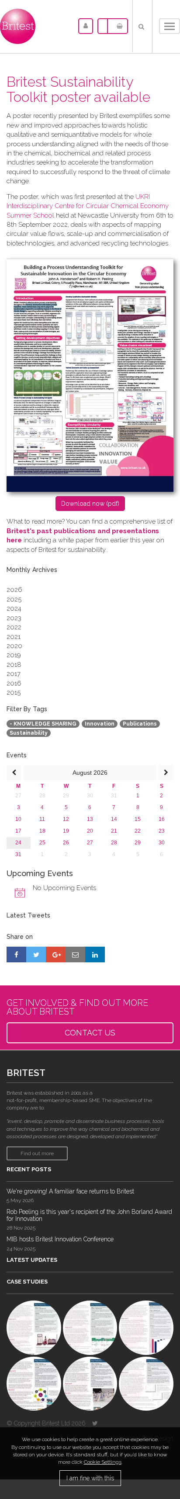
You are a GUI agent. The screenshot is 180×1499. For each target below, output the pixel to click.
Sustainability (29, 733)
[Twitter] (95, 1423)
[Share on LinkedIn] (95, 954)
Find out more (37, 1153)
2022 (14, 627)
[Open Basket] (117, 26)
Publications (140, 724)
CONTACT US (90, 1032)
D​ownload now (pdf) (90, 503)
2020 (14, 646)
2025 (14, 599)
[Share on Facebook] (16, 954)
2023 (14, 618)
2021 (14, 637)
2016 (14, 683)
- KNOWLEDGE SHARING (43, 724)
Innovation (99, 724)
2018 (14, 665)
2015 (14, 692)
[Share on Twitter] (36, 954)
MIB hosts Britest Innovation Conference (60, 1239)
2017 (14, 674)
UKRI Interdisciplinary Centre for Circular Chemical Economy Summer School (88, 206)
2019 (14, 655)
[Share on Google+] (56, 954)
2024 (14, 608)
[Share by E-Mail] (75, 954)
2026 (14, 590)
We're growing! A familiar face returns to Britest (70, 1191)
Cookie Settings (102, 1462)
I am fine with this (90, 1478)
